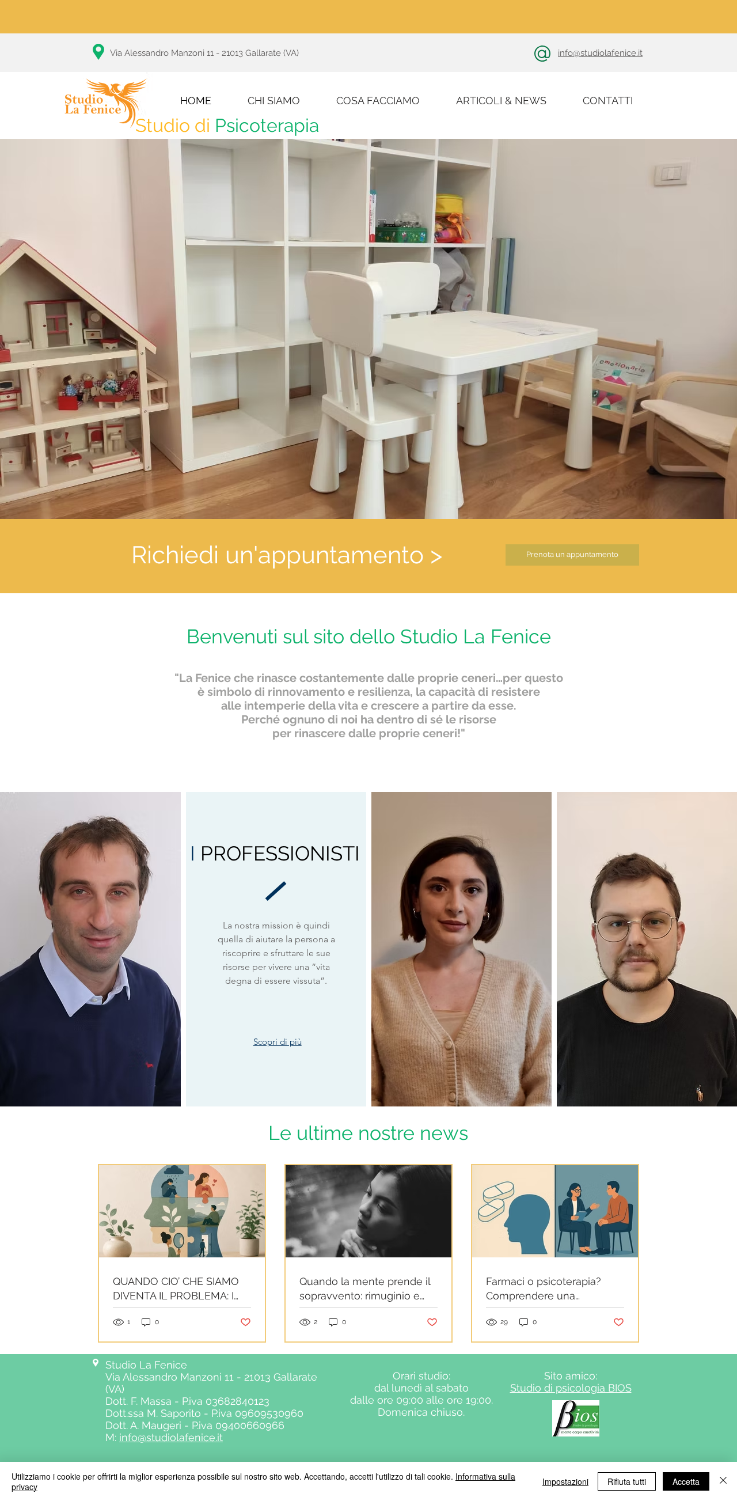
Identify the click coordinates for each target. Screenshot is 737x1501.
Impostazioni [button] (565, 1481)
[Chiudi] (723, 1481)
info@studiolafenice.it (600, 53)
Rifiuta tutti (626, 1481)
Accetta (686, 1481)
